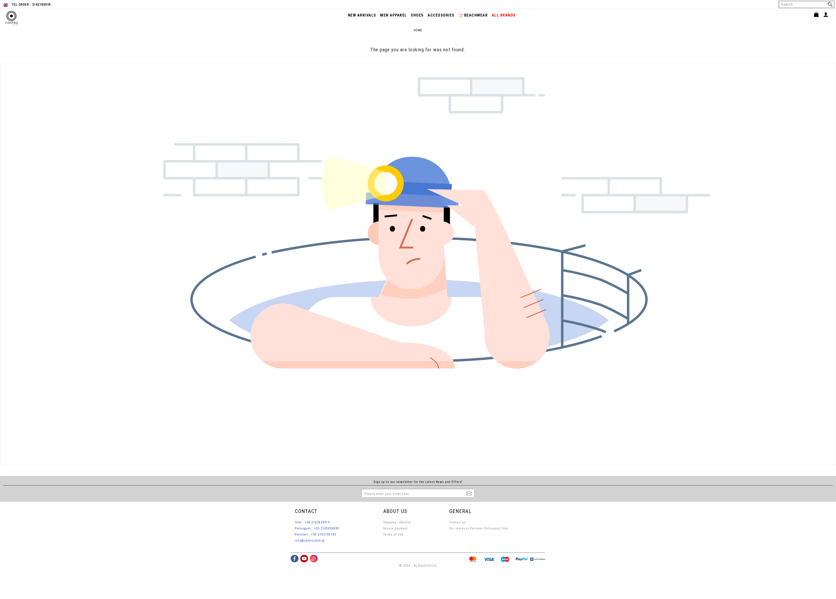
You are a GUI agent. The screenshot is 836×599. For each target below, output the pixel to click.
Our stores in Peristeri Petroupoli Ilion (478, 528)
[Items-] (818, 15)
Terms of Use (393, 534)
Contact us (457, 522)
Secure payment (395, 528)
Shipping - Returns (397, 522)
